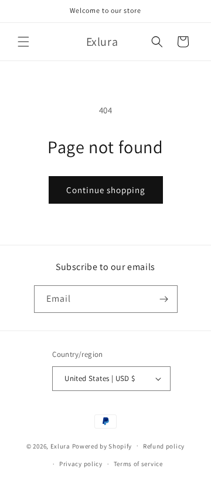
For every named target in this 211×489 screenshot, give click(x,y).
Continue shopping (105, 189)
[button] (23, 42)
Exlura (60, 445)
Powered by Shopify (102, 445)
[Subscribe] (164, 299)
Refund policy (164, 446)
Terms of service (138, 464)
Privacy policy (81, 464)
